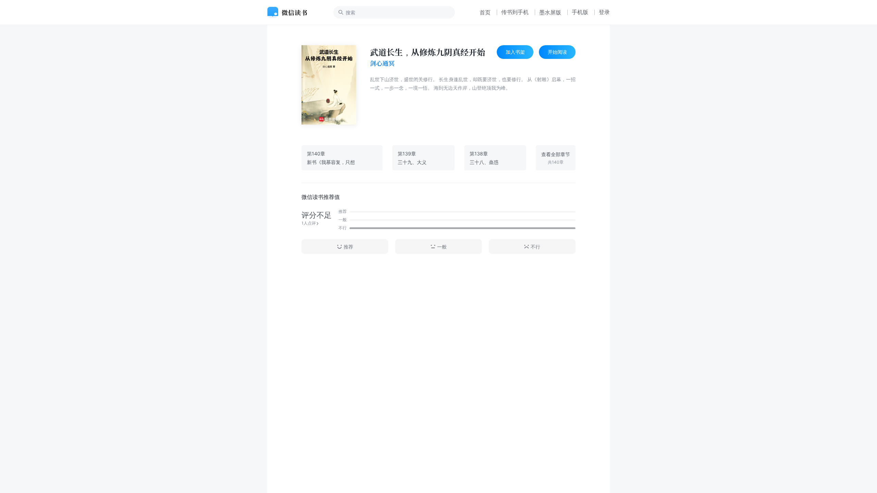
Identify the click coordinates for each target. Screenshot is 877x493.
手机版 (580, 12)
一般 (442, 247)
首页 (485, 12)
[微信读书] (290, 12)
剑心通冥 (382, 63)
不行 (535, 247)
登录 (604, 12)
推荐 (348, 247)
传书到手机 (515, 12)
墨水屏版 (550, 12)
